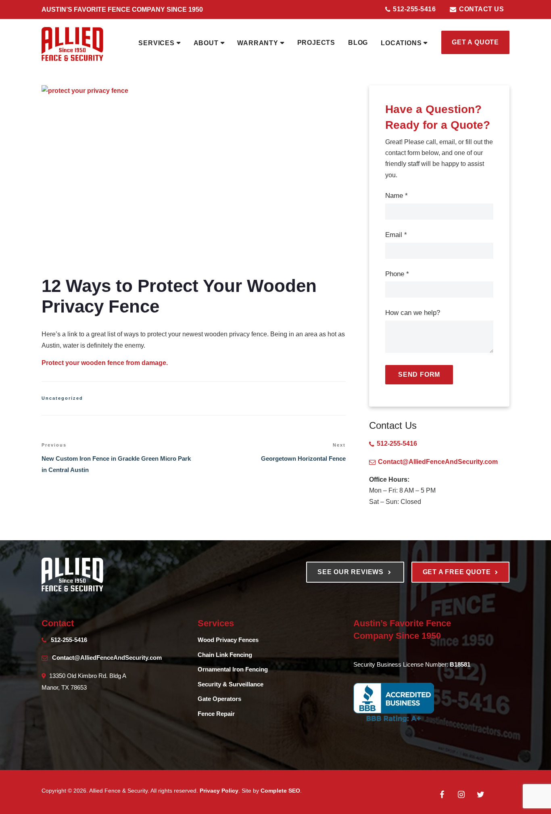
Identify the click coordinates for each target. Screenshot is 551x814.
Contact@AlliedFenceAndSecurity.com (438, 461)
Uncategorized (62, 398)
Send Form (419, 374)
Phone (397, 274)
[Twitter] (480, 795)
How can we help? (412, 313)
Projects (316, 42)
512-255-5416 (413, 9)
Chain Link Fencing (225, 654)
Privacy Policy (219, 790)
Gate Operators (219, 698)
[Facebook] (442, 795)
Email (396, 235)
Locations (401, 43)
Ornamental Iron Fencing (233, 669)
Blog (358, 42)
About (206, 43)
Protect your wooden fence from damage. (105, 362)
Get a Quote (475, 42)
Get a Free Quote (458, 572)
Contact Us (480, 9)
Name (396, 195)
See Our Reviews (351, 572)
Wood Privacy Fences (228, 639)
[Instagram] (461, 795)
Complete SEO (280, 790)
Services (156, 43)
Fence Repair (216, 713)
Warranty (257, 43)
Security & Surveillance (230, 684)
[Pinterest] (500, 789)
